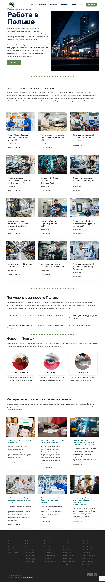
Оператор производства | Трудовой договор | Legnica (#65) (83, 180)
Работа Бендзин (30, 544)
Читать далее (13, 147)
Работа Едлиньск (50, 550)
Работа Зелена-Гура (70, 541)
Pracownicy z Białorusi (27, 577)
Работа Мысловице (88, 556)
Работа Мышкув (86, 559)
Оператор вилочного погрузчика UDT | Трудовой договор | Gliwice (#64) (18, 223)
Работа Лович (86, 553)
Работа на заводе (12, 553)
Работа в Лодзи (30, 559)
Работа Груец (67, 559)
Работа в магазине (12, 541)
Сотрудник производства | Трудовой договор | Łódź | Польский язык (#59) (83, 266)
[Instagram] (95, 574)
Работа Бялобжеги (31, 556)
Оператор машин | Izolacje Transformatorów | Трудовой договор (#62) (84, 223)
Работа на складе (12, 550)
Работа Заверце (49, 556)
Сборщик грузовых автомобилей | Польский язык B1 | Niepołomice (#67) (19, 180)
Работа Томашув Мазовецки (87, 563)
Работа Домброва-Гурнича (69, 563)
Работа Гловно (68, 556)
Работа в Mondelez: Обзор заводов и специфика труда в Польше (19, 500)
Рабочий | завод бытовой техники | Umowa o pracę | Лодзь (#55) (18, 137)
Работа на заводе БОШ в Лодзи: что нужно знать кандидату (50, 500)
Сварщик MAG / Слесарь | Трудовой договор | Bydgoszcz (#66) (50, 180)
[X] (91, 574)
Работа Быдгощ (30, 550)
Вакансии (91, 4)
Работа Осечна (49, 544)
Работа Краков (86, 544)
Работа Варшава (68, 550)
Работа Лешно (49, 541)
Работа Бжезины (31, 547)
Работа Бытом (30, 553)
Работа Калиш (67, 547)
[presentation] (20, 121)
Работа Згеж (48, 559)
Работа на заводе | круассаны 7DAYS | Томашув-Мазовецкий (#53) (52, 137)
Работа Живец (49, 553)
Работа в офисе (11, 544)
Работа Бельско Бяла (32, 541)
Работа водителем (12, 547)
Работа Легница (86, 547)
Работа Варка (30, 562)
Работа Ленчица (87, 550)
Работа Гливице (68, 553)
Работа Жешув (68, 544)
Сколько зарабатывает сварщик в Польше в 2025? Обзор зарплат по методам (83, 442)
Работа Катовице (50, 562)
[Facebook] (88, 574)
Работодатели (77, 4)
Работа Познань (49, 547)
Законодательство (38, 4)
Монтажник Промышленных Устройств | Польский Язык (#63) (52, 223)
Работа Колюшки (87, 541)
